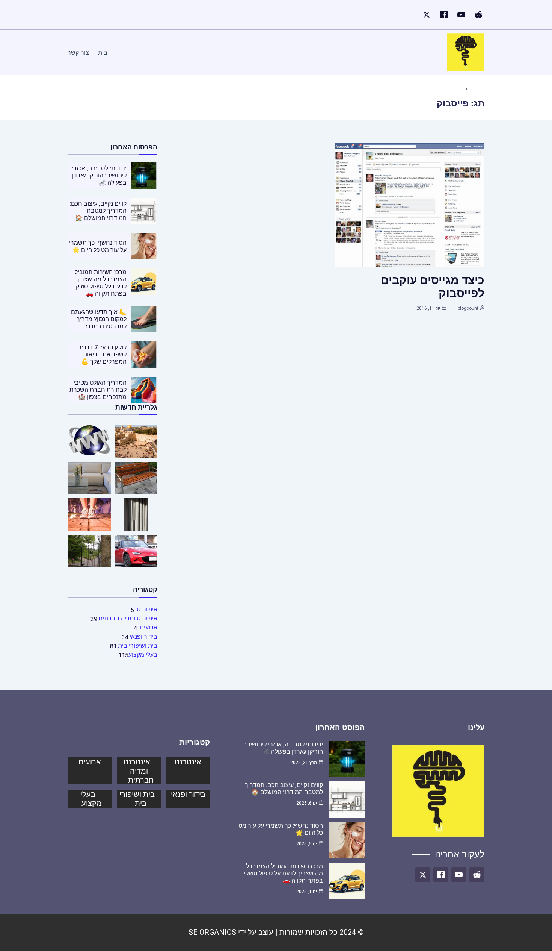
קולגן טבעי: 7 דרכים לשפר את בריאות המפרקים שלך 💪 (102, 354)
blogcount (468, 308)
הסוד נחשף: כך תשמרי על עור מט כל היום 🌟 (98, 246)
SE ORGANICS (212, 932)
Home (474, 89)
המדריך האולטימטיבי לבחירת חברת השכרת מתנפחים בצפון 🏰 (98, 389)
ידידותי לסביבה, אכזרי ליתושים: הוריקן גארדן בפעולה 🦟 (99, 175)
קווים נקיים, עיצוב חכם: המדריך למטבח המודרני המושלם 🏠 (98, 210)
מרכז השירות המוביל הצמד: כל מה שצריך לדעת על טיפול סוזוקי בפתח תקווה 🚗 (100, 282)
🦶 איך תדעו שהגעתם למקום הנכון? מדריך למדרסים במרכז (99, 319)
